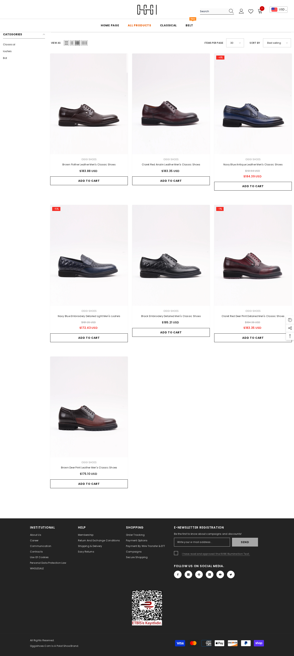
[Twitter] (231, 574)
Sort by (255, 43)
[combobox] (213, 11)
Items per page (213, 43)
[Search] (217, 11)
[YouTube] (220, 574)
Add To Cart (89, 181)
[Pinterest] (199, 574)
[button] (66, 43)
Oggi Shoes (89, 159)
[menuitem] (24, 44)
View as (56, 43)
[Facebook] (178, 574)
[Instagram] (188, 574)
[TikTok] (209, 574)
